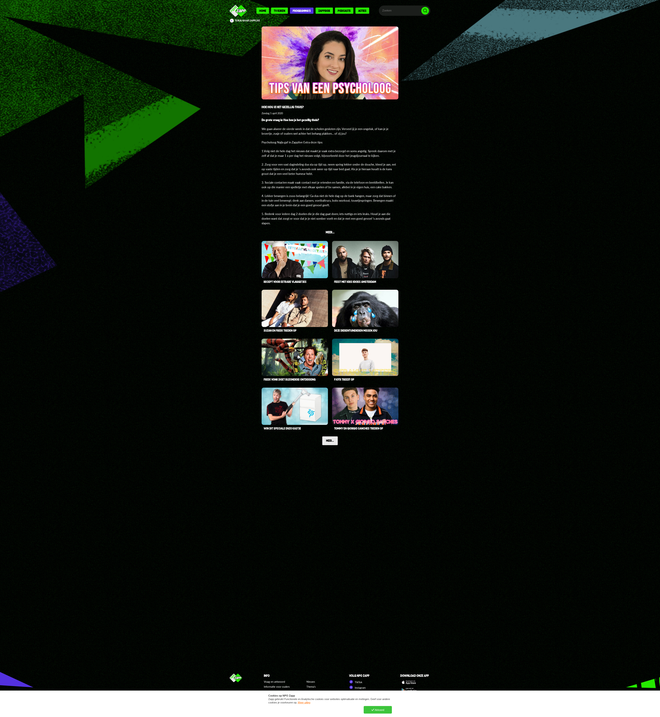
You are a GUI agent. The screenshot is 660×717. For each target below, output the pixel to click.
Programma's (302, 11)
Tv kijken (279, 11)
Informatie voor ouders (277, 686)
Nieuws (310, 681)
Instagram (360, 687)
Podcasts (344, 11)
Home (262, 11)
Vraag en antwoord (274, 681)
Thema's (311, 686)
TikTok (358, 682)
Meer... (330, 440)
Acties (362, 11)
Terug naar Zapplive (247, 20)
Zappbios (324, 11)
